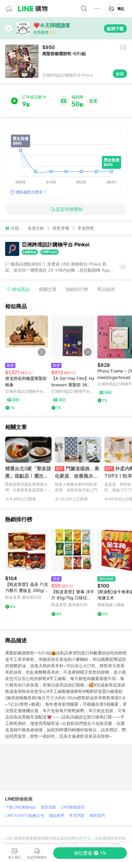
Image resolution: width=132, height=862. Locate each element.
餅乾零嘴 (61, 228)
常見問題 (77, 815)
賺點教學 (56, 815)
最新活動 (48, 807)
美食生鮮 (36, 228)
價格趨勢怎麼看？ (31, 192)
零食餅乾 (86, 228)
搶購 (120, 73)
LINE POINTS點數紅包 (24, 815)
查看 (93, 100)
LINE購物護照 (73, 807)
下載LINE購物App (20, 807)
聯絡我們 (97, 815)
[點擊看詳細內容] (26, 337)
